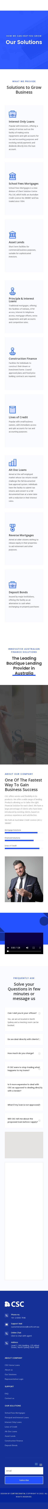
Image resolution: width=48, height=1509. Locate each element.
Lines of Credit (11, 1427)
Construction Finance (14, 1441)
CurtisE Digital (18, 1493)
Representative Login (14, 1379)
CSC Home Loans (12, 1365)
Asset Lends (10, 1436)
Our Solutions (11, 1374)
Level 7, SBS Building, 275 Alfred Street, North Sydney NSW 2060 (25, 1346)
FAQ (6, 1393)
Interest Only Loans (13, 1422)
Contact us (9, 1398)
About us (9, 1370)
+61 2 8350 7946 (18, 1317)
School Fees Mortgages (15, 1413)
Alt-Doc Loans (11, 1431)
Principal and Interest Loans (17, 1417)
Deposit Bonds (11, 1445)
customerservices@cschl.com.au (25, 1326)
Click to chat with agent (21, 1336)
